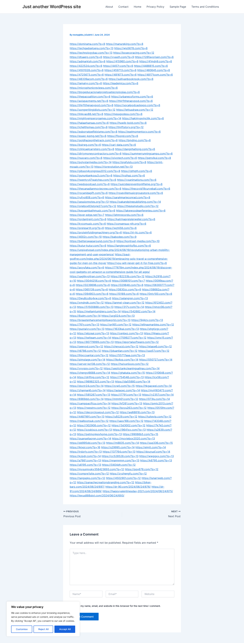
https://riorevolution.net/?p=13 (113, 166)
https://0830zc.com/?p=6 (125, 289)
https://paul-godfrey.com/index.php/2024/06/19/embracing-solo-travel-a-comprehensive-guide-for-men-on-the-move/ (119, 259)
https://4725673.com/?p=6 (87, 74)
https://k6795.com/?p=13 (156, 460)
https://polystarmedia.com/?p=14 (91, 162)
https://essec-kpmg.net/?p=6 (88, 136)
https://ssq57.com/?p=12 (153, 350)
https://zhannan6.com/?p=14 (88, 390)
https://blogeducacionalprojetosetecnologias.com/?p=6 (105, 92)
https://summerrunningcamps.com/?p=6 (147, 153)
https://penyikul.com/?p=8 (154, 158)
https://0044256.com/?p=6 (94, 280)
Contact (123, 6)
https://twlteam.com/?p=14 (94, 337)
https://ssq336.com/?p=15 (156, 442)
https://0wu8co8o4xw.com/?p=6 (90, 298)
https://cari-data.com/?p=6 (119, 144)
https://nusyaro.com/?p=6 (86, 158)
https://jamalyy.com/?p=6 (86, 83)
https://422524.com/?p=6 (86, 65)
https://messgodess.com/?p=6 (123, 114)
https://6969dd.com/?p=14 (87, 399)
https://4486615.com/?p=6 (151, 65)
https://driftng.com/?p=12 (93, 377)
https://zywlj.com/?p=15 (119, 385)
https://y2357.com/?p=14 (158, 394)
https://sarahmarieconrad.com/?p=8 (127, 197)
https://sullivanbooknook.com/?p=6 (131, 79)
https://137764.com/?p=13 (119, 451)
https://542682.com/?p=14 (138, 311)
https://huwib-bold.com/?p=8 (128, 122)
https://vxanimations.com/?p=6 (136, 179)
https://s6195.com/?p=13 (85, 464)
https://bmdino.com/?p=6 (135, 140)
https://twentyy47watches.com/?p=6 (93, 179)
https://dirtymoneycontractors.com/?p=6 (96, 153)
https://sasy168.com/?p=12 (126, 421)
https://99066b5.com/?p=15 (140, 434)
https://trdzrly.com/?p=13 (86, 451)
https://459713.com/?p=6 (120, 70)
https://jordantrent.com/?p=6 (88, 219)
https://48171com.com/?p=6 (155, 74)
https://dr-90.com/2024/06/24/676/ (128, 486)
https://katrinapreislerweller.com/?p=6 (131, 219)
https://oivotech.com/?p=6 (120, 158)
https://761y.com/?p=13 (84, 324)
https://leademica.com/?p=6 (120, 83)
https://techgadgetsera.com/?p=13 (91, 48)
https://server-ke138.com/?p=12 (90, 364)
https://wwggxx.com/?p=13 (156, 456)
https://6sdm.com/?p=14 (85, 315)
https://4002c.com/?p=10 (86, 236)
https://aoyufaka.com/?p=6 (87, 267)
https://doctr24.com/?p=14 (87, 385)
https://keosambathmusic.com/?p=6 (92, 210)
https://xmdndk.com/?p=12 (87, 302)
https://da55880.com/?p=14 (132, 381)
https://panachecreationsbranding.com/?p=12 (105, 482)
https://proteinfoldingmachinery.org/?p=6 (96, 232)
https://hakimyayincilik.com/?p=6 (143, 118)
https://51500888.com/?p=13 (95, 307)
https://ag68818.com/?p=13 (137, 412)
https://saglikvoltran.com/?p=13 (90, 276)
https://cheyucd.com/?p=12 (121, 346)
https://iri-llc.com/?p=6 (137, 232)
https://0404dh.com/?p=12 (119, 464)
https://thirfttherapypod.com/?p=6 (131, 101)
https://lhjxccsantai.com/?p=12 (89, 355)
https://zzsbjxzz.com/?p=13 (94, 429)
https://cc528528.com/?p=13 (120, 456)
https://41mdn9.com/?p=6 (155, 61)
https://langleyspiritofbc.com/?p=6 (129, 245)
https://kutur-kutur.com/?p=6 (88, 245)
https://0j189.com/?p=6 (124, 293)
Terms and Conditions (205, 6)
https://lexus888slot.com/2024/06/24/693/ (97, 495)
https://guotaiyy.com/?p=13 (87, 328)
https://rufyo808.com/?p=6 (87, 197)
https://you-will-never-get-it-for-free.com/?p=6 (137, 263)
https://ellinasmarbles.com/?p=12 (153, 324)
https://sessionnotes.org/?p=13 (89, 201)
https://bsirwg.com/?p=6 (85, 144)
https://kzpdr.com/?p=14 (85, 456)
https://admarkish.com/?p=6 (87, 61)
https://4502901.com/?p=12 (123, 478)
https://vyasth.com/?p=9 (118, 57)
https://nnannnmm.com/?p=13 (120, 460)
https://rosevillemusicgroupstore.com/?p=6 (136, 193)
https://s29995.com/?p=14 (118, 447)
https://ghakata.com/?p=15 (128, 372)
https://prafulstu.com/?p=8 (129, 162)
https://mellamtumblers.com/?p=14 (99, 311)
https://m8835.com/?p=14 (122, 442)
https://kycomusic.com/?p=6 (88, 223)
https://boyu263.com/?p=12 (129, 407)
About (109, 6)
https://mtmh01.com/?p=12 (121, 399)
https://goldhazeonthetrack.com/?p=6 (94, 140)
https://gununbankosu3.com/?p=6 (91, 175)
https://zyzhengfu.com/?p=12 (128, 473)
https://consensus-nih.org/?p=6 (126, 223)
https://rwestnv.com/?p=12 (94, 407)
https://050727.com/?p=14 (155, 359)
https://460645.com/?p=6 (153, 70)
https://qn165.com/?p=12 (115, 324)
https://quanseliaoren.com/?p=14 (90, 438)
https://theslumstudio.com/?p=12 (138, 206)
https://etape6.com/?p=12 (155, 346)
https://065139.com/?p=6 (92, 289)
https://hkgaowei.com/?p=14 (154, 385)
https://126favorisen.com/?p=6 (154, 57)
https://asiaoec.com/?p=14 (123, 390)
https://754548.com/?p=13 (127, 377)
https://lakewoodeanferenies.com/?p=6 (140, 210)
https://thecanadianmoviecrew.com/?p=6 (95, 188)
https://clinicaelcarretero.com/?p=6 (92, 149)
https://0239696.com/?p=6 (93, 285)
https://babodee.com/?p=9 (119, 236)
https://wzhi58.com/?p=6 (121, 228)
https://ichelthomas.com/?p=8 (89, 127)
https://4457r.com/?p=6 (118, 65)
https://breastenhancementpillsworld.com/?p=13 (100, 320)
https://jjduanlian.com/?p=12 (119, 350)
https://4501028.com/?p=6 (87, 70)
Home (137, 6)
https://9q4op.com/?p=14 (122, 359)
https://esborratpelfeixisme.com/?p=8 (93, 131)
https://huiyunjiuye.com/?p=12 (130, 364)
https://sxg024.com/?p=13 (118, 315)
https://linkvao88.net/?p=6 (86, 114)
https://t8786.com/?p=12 (85, 350)
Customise (22, 629)
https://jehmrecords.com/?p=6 (124, 214)
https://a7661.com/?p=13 (85, 460)
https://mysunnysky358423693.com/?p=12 (97, 469)
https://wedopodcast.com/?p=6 (90, 184)
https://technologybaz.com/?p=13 (91, 52)
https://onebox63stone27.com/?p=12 (93, 206)
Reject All (43, 629)
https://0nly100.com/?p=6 (156, 293)
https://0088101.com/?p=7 (128, 280)
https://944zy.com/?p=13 (147, 320)
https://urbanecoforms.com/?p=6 (132, 96)
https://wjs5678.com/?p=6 (131, 48)
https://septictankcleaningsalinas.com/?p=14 (132, 368)
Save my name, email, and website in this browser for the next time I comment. (117, 605)
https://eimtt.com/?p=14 (150, 447)
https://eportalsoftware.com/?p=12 (137, 342)
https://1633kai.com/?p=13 (122, 328)
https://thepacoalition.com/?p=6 (90, 96)
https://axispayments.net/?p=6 (89, 101)
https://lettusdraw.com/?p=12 (134, 109)
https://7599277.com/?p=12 (129, 337)
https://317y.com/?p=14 (129, 307)
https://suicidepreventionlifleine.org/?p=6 (137, 184)
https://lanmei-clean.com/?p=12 (124, 302)
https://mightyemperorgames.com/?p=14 (95, 118)
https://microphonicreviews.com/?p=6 (94, 87)
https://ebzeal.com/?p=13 (93, 333)
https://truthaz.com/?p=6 (129, 175)
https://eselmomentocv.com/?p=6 (139, 131)
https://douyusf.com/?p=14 (153, 451)
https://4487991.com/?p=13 (87, 416)
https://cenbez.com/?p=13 (126, 333)
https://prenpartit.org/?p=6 (87, 228)
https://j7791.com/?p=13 (126, 394)
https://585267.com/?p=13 (93, 394)
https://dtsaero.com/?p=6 (86, 57)
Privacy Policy (155, 6)
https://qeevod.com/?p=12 (86, 346)
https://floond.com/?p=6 (122, 136)
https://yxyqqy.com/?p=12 (86, 368)
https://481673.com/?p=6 (121, 74)
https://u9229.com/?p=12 (121, 416)
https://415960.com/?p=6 (122, 61)
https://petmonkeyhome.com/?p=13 (99, 434)
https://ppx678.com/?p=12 (141, 469)
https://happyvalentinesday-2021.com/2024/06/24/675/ (138, 491)
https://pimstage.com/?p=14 (87, 359)
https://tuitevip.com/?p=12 (154, 416)
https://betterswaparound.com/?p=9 (93, 241)
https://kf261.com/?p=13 (126, 403)
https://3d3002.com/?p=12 (128, 425)
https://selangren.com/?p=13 (130, 298)
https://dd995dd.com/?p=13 (87, 442)
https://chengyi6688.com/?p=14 (90, 372)
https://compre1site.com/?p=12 (89, 473)
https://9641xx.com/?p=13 (129, 429)
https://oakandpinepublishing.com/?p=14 (135, 201)
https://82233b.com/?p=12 (127, 276)
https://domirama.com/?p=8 (87, 44)
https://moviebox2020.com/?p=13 (133, 438)
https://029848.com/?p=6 (127, 285)
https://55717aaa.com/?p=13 (127, 355)
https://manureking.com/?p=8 (124, 44)
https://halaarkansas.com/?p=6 (89, 122)
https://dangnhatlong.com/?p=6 (135, 149)
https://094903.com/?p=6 (92, 293)
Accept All (65, 629)
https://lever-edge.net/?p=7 (87, 214)
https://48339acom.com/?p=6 (89, 79)
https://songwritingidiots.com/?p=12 (92, 109)
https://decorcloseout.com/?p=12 (98, 412)
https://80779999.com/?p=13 (95, 342)
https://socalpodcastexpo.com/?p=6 (137, 105)
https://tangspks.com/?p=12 (87, 478)
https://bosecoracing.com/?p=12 (133, 52)
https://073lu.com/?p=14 (154, 399)
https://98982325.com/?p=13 (95, 381)
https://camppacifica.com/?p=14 (90, 403)
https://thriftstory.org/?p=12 (126, 127)
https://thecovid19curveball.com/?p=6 (146, 188)
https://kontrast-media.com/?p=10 (138, 241)
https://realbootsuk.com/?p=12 (89, 421)
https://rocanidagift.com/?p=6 (89, 193)
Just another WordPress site (51, 6)
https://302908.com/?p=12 (94, 425)
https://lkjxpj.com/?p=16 (85, 447)
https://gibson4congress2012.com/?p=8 (95, 171)
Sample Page (178, 6)
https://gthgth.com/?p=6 (136, 171)
